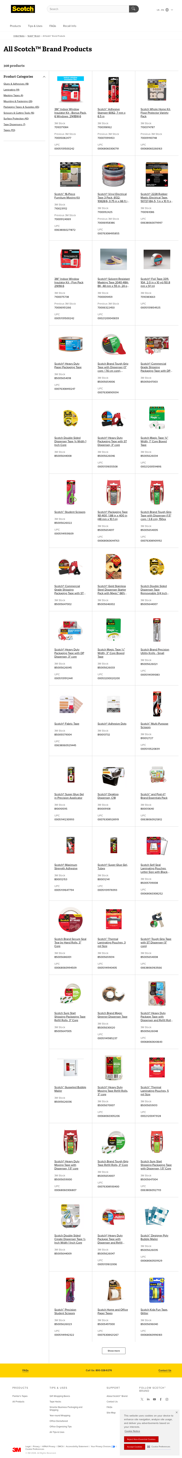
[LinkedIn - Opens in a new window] (148, 1399)
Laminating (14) (11, 89)
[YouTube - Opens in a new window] (154, 1399)
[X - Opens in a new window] (142, 1399)
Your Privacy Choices (101, 1446)
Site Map (111, 1412)
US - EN (161, 10)
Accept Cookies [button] (134, 1447)
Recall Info (69, 26)
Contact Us (165, 1370)
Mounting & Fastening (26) (18, 101)
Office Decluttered (59, 1421)
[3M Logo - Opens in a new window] (23, 9)
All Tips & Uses (57, 1432)
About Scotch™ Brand (117, 1396)
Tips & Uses (35, 26)
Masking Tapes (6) (13, 95)
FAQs (52, 26)
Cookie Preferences (34, 1449)
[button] (159, 1447)
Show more (114, 1350)
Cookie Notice (132, 1431)
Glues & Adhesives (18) (16, 83)
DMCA (61, 1446)
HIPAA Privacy (48, 1446)
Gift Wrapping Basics (60, 1396)
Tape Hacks (55, 1401)
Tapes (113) (9, 130)
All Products (18, 1401)
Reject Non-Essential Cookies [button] (141, 1439)
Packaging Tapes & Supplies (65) (21, 107)
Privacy (36, 1446)
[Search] (134, 8)
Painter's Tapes (20, 1396)
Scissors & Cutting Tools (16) (19, 112)
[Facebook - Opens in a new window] (160, 1399)
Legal (28, 1446)
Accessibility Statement (77, 1446)
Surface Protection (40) (16, 118)
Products (15, 26)
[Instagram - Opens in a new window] (167, 1399)
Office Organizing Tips (61, 1426)
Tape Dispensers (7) (14, 124)
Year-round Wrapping (60, 1415)
